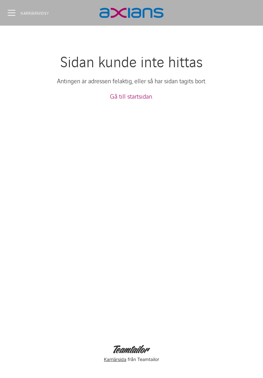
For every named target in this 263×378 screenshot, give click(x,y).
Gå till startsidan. (131, 96)
